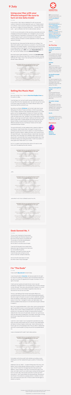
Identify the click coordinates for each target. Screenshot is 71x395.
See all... (51, 113)
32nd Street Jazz (52, 35)
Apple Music (55, 32)
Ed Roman (24, 108)
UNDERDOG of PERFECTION (55, 5)
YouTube (56, 30)
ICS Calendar (55, 25)
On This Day (56, 26)
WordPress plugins (54, 27)
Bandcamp (51, 31)
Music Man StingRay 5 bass (35, 95)
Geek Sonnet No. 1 (20, 230)
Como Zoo (24, 276)
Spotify (50, 34)
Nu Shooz (51, 62)
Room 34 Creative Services (54, 24)
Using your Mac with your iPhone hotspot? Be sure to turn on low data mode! (25, 15)
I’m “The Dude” (18, 268)
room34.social (52, 134)
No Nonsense (51, 26)
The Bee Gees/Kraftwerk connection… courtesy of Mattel (54, 49)
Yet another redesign (54, 101)
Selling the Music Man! (22, 90)
